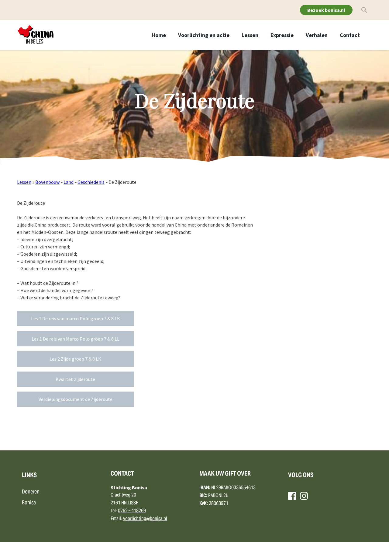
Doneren (31, 492)
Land (69, 182)
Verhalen (317, 35)
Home (159, 35)
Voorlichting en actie (203, 35)
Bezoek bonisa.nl (326, 10)
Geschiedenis (91, 182)
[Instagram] (304, 496)
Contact (350, 35)
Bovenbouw (47, 182)
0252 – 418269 (132, 511)
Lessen (250, 35)
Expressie (282, 35)
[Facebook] (292, 496)
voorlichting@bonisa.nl (145, 519)
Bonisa (29, 503)
